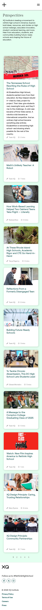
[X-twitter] (9, 581)
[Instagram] (13, 581)
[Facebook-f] (4, 581)
